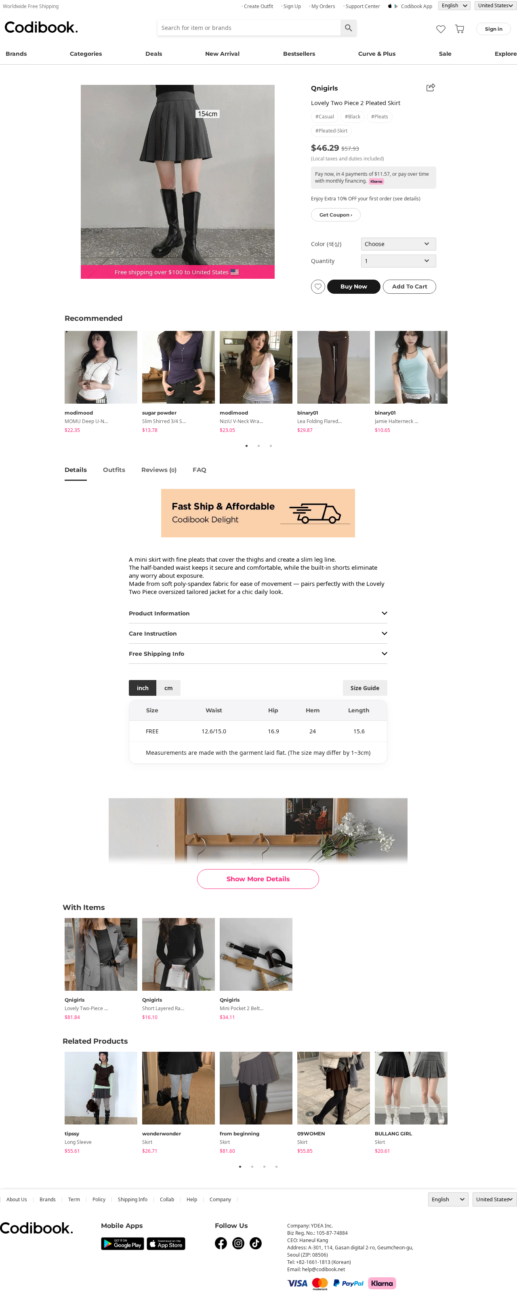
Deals (153, 53)
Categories (86, 53)
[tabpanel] (103, 383)
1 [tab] (246, 446)
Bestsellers (299, 53)
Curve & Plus (376, 53)
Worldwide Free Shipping (31, 6)
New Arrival (222, 53)
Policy (98, 1199)
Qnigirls (324, 88)
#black (352, 116)
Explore (506, 53)
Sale (445, 53)
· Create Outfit (257, 6)
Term (74, 1199)
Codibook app (416, 6)
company (220, 1199)
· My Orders (322, 6)
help (192, 1199)
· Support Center (361, 6)
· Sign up (291, 6)
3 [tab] (271, 446)
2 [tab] (258, 446)
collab (167, 1199)
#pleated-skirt (331, 130)
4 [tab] (276, 1166)
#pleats (379, 116)
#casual (324, 116)
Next (458, 383)
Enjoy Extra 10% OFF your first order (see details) (365, 198)
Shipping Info (132, 1199)
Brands (16, 53)
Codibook (41, 27)
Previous (59, 383)
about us (16, 1199)
